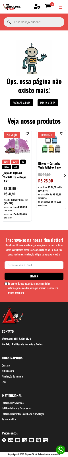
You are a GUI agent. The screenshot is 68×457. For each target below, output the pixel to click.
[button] (48, 7)
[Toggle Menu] (60, 7)
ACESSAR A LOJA (21, 103)
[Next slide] (64, 175)
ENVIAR (34, 276)
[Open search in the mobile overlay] (34, 22)
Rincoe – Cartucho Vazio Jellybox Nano (49, 165)
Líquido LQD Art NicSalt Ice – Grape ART (15, 177)
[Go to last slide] (3, 175)
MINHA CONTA (47, 103)
